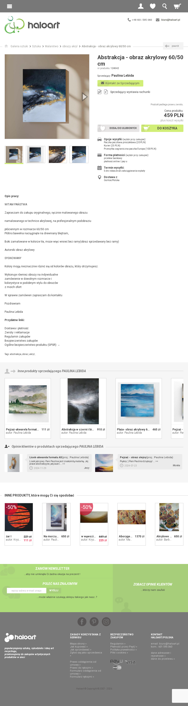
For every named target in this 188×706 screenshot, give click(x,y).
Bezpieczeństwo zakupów (21, 340)
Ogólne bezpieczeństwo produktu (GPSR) (30, 344)
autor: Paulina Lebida (18, 432)
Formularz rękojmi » (82, 676)
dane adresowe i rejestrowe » (161, 654)
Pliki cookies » (119, 652)
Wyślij (53, 590)
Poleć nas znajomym (60, 584)
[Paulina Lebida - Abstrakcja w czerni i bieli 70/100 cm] (83, 401)
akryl (32, 354)
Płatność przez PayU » (123, 646)
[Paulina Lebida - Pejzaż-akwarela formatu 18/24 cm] (28, 401)
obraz (25, 354)
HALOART (20, 637)
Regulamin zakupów (17, 336)
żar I (8, 536)
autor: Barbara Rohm (168, 539)
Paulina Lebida (74, 371)
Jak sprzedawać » (80, 649)
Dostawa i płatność (16, 328)
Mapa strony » (78, 643)
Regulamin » (117, 643)
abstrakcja (15, 354)
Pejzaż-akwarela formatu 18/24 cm (28, 429)
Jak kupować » (79, 646)
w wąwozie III (90, 536)
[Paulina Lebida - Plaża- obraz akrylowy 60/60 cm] (139, 401)
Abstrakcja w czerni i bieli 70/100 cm (85, 429)
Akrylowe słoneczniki (170, 536)
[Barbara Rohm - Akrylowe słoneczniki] (169, 517)
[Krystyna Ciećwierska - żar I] (19, 517)
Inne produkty (27, 371)
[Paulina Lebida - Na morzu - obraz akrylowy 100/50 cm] (56, 517)
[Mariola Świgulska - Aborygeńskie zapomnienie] (132, 517)
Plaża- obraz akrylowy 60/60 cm (137, 429)
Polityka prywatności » (123, 649)
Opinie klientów (23, 446)
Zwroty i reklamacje (17, 332)
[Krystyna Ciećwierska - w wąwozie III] (94, 517)
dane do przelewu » (163, 658)
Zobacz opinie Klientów (152, 584)
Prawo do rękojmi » (81, 667)
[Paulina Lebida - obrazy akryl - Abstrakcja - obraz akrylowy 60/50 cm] (47, 96)
